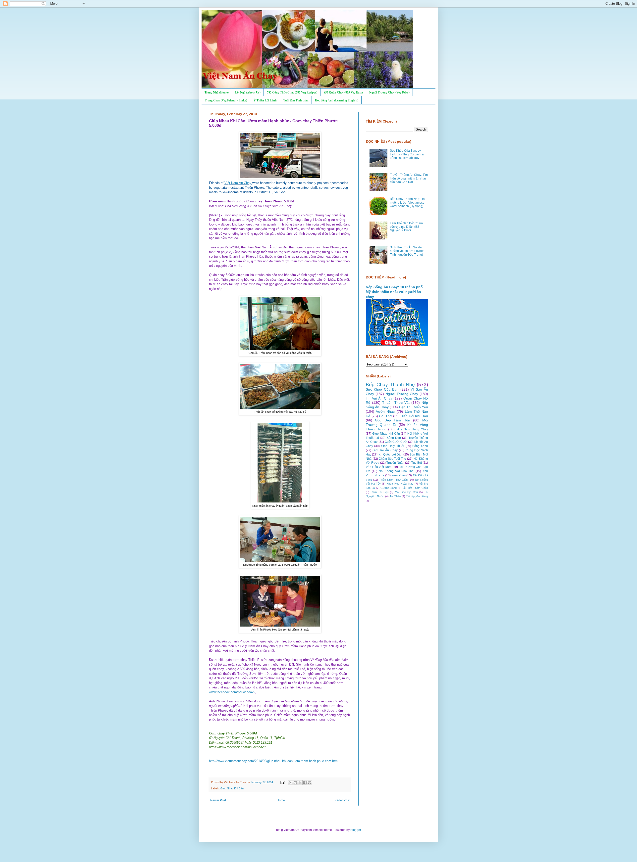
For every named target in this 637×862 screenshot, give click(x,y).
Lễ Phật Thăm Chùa (415, 487)
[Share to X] (300, 782)
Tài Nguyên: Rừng (417, 496)
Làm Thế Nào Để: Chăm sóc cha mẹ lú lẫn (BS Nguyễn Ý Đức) (406, 227)
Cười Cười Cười (396, 442)
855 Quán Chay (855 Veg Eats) (343, 92)
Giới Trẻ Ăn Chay (384, 450)
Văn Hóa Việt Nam (378, 467)
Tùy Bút (416, 462)
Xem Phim (398, 475)
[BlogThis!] (295, 782)
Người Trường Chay (401, 394)
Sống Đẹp (394, 438)
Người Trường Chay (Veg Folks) (389, 92)
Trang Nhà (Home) (217, 92)
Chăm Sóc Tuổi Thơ (392, 458)
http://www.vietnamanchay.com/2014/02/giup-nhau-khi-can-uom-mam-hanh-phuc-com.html (273, 761)
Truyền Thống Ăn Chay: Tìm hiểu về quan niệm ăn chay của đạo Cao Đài (409, 178)
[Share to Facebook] (304, 782)
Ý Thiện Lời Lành (265, 100)
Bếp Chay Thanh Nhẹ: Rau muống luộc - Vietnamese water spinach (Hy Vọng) (408, 202)
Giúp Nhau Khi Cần (232, 788)
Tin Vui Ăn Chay (379, 398)
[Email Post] (282, 782)
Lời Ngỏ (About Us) (248, 92)
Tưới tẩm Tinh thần (296, 100)
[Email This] (290, 782)
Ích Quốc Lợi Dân (390, 454)
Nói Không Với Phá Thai (396, 471)
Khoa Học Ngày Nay (400, 483)
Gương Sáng (388, 487)
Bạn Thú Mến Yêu (413, 407)
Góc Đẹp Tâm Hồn (392, 420)
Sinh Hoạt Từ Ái (392, 446)
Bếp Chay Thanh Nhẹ (390, 384)
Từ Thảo (395, 496)
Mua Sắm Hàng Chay (412, 429)
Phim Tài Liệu (379, 492)
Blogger (355, 830)
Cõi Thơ (385, 416)
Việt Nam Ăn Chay (237, 183)
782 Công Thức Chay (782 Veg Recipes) (292, 92)
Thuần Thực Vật (395, 403)
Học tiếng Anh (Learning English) (336, 100)
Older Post (342, 800)
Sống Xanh (420, 446)
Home (281, 800)
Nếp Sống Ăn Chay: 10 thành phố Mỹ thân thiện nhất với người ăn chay (394, 292)
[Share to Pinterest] (309, 782)
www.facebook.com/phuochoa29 (232, 692)
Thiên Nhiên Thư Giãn (393, 479)
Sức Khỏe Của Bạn (382, 389)
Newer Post (218, 800)
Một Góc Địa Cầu (406, 492)
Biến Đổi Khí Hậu (414, 416)
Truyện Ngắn (395, 462)
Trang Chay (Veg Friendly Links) (226, 100)
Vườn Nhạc (385, 411)
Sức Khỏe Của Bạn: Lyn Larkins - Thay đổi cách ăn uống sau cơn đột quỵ (407, 154)
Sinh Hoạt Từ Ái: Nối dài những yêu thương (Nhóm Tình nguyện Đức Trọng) (407, 251)
